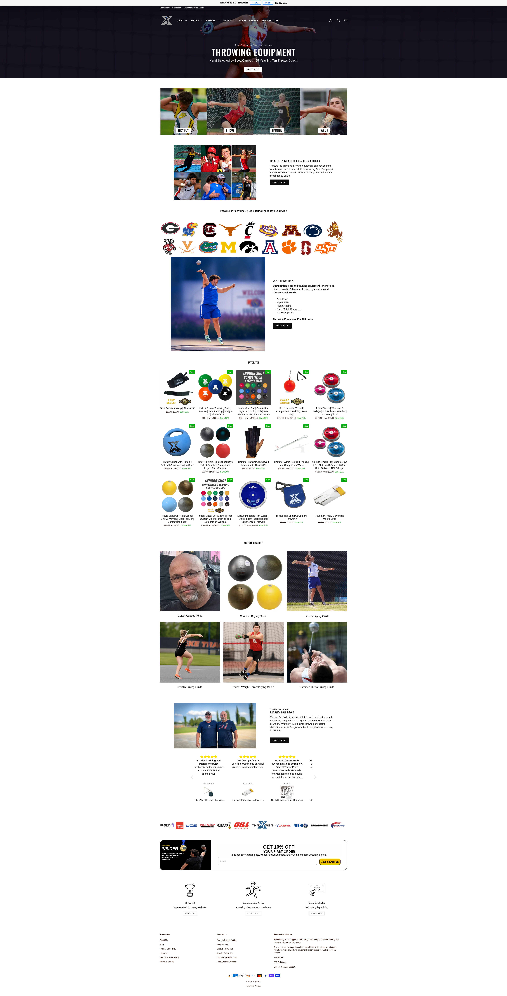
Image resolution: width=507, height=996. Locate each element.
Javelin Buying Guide (190, 687)
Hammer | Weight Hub (226, 957)
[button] (192, 777)
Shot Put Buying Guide (253, 616)
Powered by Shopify (253, 986)
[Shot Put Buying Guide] (253, 581)
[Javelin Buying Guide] (190, 652)
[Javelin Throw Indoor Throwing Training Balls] (215, 792)
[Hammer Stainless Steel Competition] (293, 792)
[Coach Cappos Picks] (190, 581)
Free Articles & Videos (226, 962)
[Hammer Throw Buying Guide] (317, 652)
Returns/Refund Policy (169, 957)
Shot (181, 20)
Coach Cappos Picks (190, 615)
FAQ (162, 944)
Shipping (163, 953)
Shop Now (176, 8)
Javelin (228, 20)
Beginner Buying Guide (194, 8)
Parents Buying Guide (226, 940)
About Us (190, 913)
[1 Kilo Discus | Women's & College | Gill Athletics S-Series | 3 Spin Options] (254, 792)
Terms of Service (167, 962)
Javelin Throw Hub (225, 953)
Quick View (177, 402)
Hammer (211, 20)
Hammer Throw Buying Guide (317, 687)
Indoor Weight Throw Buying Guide (253, 687)
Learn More (165, 8)
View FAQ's (253, 913)
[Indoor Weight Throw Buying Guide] (253, 652)
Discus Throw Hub (225, 949)
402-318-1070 (281, 3)
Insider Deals (271, 20)
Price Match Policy (168, 949)
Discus (195, 20)
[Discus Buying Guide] (317, 581)
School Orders (248, 20)
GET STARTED (330, 861)
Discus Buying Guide (317, 616)
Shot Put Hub (222, 944)
